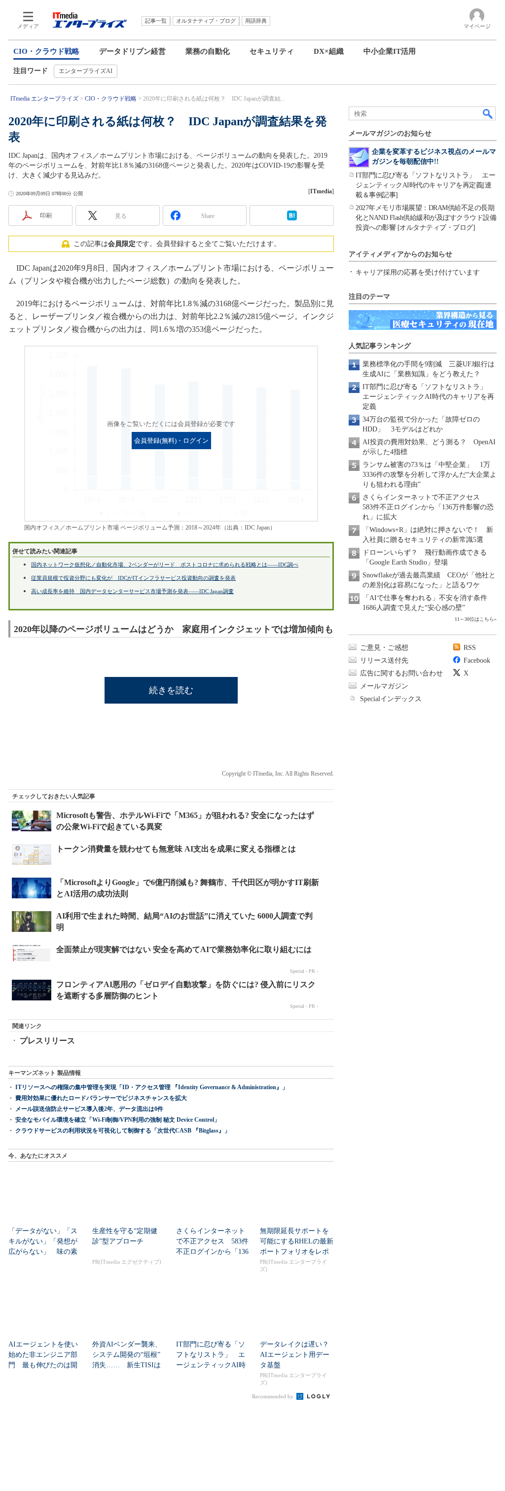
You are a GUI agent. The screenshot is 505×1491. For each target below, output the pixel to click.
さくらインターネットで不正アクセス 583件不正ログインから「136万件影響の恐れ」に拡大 (428, 507)
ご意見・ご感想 (384, 647)
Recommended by (273, 1396)
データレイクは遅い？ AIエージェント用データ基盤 (298, 1355)
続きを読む (171, 690)
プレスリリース (47, 1040)
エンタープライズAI (85, 71)
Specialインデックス (391, 699)
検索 (488, 113)
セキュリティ (272, 51)
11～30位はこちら (474, 619)
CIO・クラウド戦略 (46, 51)
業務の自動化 (207, 51)
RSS (470, 647)
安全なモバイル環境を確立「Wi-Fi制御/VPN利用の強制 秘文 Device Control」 (117, 1119)
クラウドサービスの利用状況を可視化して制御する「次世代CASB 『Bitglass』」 (122, 1130)
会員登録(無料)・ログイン (171, 440)
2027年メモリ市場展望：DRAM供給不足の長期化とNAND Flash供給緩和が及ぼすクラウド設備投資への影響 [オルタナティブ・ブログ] (426, 217)
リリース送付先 (384, 660)
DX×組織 (329, 51)
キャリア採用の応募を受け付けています (418, 272)
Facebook (477, 660)
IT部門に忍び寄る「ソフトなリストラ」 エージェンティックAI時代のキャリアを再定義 (428, 396)
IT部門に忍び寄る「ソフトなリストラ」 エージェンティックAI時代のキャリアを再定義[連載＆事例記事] (425, 185)
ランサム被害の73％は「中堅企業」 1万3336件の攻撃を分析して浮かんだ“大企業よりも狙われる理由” (429, 474)
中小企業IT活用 (389, 51)
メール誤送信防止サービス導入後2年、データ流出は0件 (89, 1108)
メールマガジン (384, 686)
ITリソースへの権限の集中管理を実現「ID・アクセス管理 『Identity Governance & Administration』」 (151, 1087)
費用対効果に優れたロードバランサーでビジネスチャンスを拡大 (101, 1098)
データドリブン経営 (132, 51)
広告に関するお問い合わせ (401, 673)
